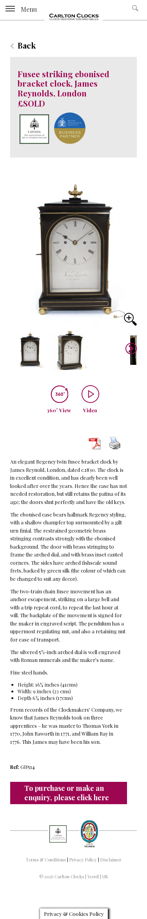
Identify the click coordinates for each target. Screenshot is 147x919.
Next (128, 352)
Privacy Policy (83, 860)
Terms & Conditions (46, 860)
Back (27, 45)
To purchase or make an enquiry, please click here (66, 792)
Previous (16, 349)
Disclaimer (111, 860)
